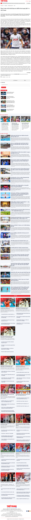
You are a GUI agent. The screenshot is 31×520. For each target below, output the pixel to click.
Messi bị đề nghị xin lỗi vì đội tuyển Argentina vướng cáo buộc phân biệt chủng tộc (8, 498)
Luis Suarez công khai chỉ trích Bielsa (7, 482)
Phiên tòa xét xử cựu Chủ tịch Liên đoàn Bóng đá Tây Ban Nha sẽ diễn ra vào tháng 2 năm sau (23, 424)
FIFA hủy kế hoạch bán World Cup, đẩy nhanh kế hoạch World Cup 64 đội (8, 463)
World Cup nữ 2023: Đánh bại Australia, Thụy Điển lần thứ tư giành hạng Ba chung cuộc (23, 440)
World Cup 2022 (4, 414)
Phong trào (12, 261)
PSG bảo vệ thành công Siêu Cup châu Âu (7, 351)
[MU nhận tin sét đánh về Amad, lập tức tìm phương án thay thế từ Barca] (5, 119)
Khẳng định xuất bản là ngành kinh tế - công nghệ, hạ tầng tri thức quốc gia (20, 202)
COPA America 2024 (5, 473)
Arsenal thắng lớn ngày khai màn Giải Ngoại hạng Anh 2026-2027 (7, 320)
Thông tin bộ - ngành (13, 199)
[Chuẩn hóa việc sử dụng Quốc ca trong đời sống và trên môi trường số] (5, 188)
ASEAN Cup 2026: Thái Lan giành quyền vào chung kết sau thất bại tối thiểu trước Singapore (7, 408)
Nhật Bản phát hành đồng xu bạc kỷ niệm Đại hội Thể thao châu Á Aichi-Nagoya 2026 (20, 218)
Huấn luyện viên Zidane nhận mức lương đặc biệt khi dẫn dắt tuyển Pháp (8, 466)
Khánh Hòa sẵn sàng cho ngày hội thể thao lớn (20, 272)
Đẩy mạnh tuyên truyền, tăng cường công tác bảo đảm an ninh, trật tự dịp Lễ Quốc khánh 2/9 (20, 169)
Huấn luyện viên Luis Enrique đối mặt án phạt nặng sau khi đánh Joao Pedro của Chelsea (23, 492)
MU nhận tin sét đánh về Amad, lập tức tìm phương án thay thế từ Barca (5, 124)
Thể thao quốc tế (13, 166)
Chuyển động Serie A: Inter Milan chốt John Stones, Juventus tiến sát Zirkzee (7, 378)
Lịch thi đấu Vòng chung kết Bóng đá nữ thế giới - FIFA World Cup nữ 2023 (23, 395)
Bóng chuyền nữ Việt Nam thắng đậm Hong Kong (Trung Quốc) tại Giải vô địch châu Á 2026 (20, 161)
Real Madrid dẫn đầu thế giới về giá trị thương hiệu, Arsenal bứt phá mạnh (8, 324)
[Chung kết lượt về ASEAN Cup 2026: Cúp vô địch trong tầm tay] (5, 282)
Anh (2, 298)
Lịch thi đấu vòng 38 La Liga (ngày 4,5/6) (22, 403)
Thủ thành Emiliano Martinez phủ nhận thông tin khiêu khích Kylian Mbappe (7, 436)
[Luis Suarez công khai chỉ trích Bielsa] (8, 476)
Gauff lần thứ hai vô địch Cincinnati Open (19, 247)
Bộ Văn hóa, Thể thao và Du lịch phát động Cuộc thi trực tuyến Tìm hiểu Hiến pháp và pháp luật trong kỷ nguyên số (19, 194)
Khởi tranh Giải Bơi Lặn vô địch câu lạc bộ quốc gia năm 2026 (19, 136)
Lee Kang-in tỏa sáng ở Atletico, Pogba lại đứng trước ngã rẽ (7, 342)
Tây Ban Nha (19, 356)
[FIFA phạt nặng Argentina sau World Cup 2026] (8, 447)
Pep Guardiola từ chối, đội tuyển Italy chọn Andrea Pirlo (7, 381)
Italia (2, 356)
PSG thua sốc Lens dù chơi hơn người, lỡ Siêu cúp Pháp (8, 345)
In (25, 80)
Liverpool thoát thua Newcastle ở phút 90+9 (7, 314)
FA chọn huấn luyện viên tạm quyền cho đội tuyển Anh (23, 460)
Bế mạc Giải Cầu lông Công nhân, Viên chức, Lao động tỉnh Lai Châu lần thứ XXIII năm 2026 (20, 255)
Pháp (2, 327)
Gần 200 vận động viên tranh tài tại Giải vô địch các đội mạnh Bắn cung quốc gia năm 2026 (19, 144)
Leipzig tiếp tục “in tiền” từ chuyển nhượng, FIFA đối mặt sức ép (23, 323)
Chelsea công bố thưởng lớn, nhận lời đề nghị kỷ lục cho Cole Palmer (22, 483)
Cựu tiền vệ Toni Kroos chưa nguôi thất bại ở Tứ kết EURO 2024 (23, 469)
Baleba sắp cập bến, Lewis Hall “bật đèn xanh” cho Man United (8, 317)
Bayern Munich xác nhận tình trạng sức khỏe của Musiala (23, 317)
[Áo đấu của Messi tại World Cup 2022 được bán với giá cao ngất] (8, 418)
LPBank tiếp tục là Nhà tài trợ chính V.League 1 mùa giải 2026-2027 (20, 152)
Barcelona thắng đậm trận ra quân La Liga (25, 123)
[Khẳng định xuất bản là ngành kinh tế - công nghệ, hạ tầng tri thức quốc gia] (5, 204)
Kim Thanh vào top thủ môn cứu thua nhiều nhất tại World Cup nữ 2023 (23, 434)
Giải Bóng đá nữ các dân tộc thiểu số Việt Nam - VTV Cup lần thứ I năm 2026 (20, 210)
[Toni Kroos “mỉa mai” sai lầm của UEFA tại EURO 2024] (23, 447)
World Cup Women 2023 (21, 414)
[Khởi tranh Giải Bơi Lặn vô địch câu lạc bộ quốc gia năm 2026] (5, 138)
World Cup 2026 (4, 444)
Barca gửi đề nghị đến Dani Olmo (21, 462)
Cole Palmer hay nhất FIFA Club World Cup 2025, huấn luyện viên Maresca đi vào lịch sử (23, 496)
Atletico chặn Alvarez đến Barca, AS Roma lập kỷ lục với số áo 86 (8, 372)
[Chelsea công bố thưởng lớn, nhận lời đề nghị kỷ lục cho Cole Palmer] (23, 476)
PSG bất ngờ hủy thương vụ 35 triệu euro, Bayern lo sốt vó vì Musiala (23, 320)
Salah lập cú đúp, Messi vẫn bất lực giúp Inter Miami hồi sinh (15, 124)
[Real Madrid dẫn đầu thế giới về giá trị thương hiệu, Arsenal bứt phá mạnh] (23, 302)
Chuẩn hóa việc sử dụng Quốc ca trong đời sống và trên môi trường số (19, 186)
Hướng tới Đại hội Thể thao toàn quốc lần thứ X (16, 276)
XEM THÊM (15, 295)
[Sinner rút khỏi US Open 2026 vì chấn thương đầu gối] (5, 227)
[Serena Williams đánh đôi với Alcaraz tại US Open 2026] (5, 235)
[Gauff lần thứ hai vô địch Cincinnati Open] (5, 250)
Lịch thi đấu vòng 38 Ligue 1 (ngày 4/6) (22, 401)
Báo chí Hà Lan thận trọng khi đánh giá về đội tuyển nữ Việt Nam (8, 430)
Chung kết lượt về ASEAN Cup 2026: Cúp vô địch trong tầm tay (20, 280)
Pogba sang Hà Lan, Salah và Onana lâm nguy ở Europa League (8, 404)
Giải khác (3, 385)
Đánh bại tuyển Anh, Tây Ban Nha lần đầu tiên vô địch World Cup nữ (23, 437)
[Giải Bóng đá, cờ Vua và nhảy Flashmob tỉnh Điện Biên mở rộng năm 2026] (5, 180)
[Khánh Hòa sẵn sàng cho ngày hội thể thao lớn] (5, 275)
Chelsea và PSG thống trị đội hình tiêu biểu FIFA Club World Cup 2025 (23, 489)
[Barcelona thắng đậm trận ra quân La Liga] (25, 119)
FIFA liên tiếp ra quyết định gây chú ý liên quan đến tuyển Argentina (7, 470)
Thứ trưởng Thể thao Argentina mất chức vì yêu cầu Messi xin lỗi (7, 495)
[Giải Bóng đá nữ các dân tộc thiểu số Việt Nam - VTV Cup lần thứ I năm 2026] (5, 212)
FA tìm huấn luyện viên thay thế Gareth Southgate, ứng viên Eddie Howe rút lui (22, 465)
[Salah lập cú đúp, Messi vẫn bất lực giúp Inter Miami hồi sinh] (15, 119)
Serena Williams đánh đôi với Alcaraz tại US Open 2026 (20, 233)
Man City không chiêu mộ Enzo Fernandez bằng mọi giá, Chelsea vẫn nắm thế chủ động (8, 411)
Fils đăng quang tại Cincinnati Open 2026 (19, 240)
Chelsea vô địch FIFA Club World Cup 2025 (23, 498)
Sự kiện (11, 157)
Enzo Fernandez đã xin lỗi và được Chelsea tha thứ (8, 489)
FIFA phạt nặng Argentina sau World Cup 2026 (7, 453)
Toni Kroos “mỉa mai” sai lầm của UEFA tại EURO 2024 (23, 453)
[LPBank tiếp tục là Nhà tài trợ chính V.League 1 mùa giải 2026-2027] (5, 154)
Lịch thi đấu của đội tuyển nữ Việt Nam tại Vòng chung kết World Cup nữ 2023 (23, 398)
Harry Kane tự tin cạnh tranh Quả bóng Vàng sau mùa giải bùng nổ (23, 314)
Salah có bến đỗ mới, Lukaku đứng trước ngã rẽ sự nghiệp (8, 375)
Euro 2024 (18, 444)
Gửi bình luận (3, 87)
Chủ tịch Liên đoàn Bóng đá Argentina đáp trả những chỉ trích (8, 460)
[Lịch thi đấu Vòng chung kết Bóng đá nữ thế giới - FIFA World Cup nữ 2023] (23, 388)
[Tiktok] (28, 511)
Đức (17, 298)
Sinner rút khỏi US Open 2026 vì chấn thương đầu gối (20, 226)
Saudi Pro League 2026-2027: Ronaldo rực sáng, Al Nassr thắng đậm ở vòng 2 (7, 401)
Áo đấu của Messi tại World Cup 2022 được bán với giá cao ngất (8, 424)
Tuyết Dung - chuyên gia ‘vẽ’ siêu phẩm (7, 433)
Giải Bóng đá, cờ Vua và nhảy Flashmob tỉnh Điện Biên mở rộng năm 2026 (20, 178)
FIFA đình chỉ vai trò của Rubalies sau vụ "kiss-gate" (23, 430)
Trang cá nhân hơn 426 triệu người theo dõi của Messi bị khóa (7, 439)
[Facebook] (26, 511)
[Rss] (29, 511)
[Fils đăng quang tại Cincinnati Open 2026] (5, 243)
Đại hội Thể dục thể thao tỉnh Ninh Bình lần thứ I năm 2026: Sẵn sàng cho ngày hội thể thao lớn (20, 264)
